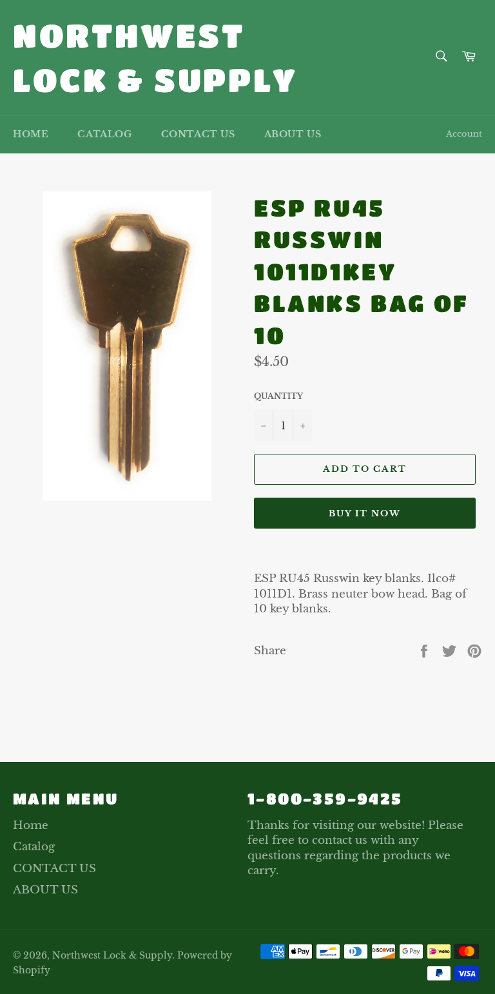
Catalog (104, 134)
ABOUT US (293, 134)
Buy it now (365, 513)
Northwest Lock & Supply (155, 57)
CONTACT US (198, 134)
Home (30, 134)
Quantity (278, 396)
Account (464, 133)
